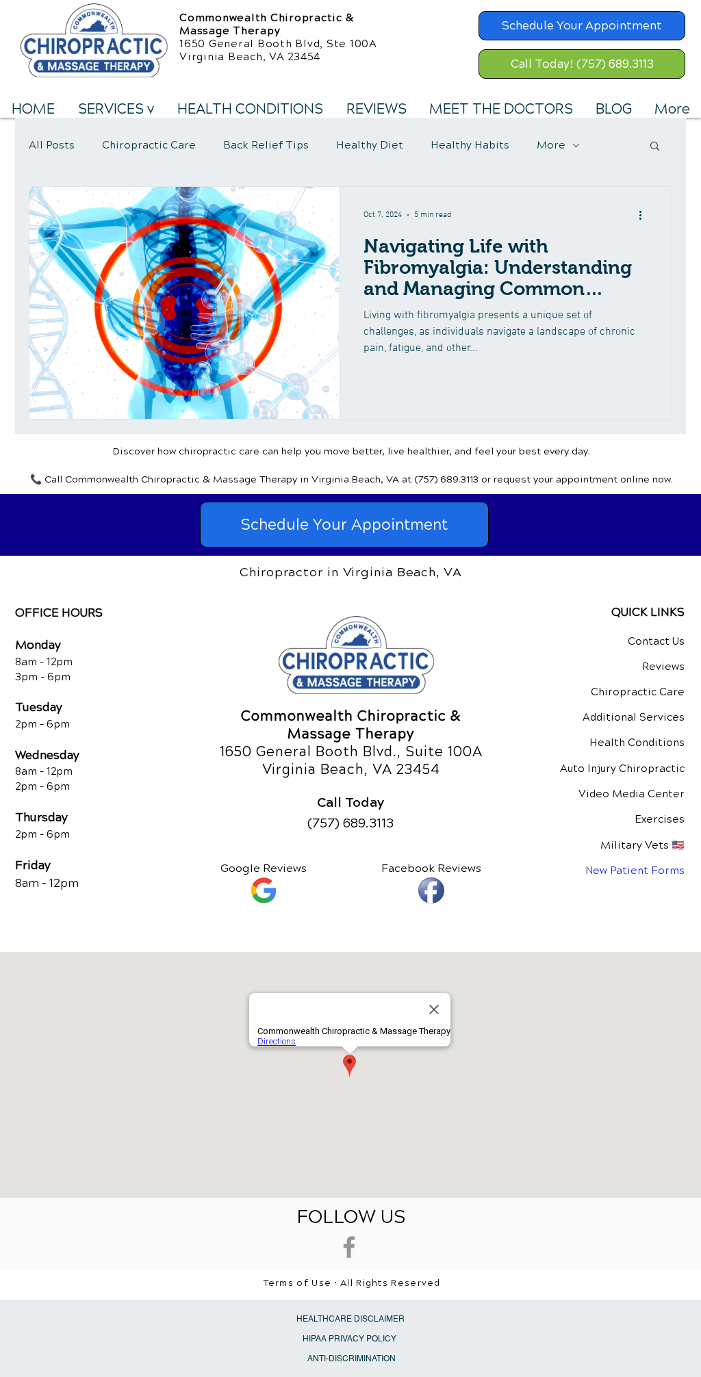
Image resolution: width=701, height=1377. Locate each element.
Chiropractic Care (149, 145)
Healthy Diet (369, 145)
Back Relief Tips (266, 145)
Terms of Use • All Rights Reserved (352, 1283)
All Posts (52, 145)
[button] (115, 109)
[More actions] (645, 215)
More (551, 145)
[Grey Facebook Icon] (349, 1247)
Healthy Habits (470, 145)
